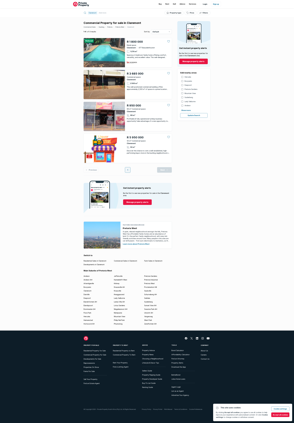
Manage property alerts (193, 61)
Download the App (178, 367)
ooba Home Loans (178, 379)
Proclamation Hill (150, 287)
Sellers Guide (147, 371)
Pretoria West (119, 27)
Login (205, 4)
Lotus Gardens (119, 305)
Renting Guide (147, 387)
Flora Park (87, 313)
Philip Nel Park (119, 320)
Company (205, 345)
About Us (204, 351)
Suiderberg (189, 97)
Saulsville (147, 291)
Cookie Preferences (195, 409)
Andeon (188, 105)
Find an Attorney (177, 359)
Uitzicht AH (148, 313)
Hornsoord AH (89, 324)
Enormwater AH (89, 309)
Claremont (130, 27)
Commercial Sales (90, 27)
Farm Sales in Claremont (153, 261)
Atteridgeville (89, 283)
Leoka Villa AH (119, 302)
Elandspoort (88, 305)
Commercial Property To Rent (124, 355)
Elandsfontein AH (90, 302)
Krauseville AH (119, 287)
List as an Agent (177, 391)
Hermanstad (88, 320)
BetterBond (175, 375)
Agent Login (176, 387)
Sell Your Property (90, 379)
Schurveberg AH (150, 294)
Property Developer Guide (152, 379)
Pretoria (109, 27)
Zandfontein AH (150, 324)
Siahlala (147, 298)
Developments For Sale (92, 359)
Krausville (117, 291)
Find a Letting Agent (121, 367)
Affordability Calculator (180, 355)
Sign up (216, 4)
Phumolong (118, 324)
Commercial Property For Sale (95, 355)
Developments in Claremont (94, 264)
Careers (204, 355)
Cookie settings (280, 409)
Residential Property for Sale (95, 351)
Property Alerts (177, 363)
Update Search (194, 115)
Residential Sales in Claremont (95, 261)
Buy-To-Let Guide (148, 383)
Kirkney (116, 283)
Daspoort (188, 85)
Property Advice (148, 350)
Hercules (188, 77)
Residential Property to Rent (124, 351)
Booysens (188, 81)
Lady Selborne (190, 101)
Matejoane (118, 313)
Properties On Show (91, 367)
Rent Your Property (120, 363)
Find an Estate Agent (92, 383)
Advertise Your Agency (180, 395)
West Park (148, 320)
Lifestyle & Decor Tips (150, 363)
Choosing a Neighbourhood (152, 359)
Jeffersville (118, 276)
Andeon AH (88, 280)
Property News (148, 355)
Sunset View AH (150, 305)
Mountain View (190, 93)
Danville (86, 294)
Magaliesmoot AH (120, 309)
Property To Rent (120, 345)
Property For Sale (91, 345)
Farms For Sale (89, 371)
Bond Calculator (177, 350)
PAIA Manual (168, 409)
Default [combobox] (156, 32)
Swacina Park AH (150, 309)
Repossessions (89, 363)
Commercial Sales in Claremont (125, 261)
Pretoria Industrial (151, 280)
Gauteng (101, 27)
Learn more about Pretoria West (136, 244)
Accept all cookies (280, 415)
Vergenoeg (148, 316)
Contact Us (205, 359)
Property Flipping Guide (151, 375)
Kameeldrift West (120, 280)
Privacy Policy (146, 409)
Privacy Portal (157, 409)
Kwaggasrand (119, 294)
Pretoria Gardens (191, 89)
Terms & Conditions (180, 409)
